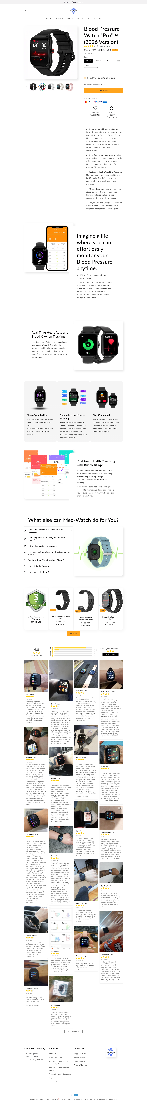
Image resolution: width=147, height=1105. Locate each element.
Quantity (87, 65)
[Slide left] (26, 87)
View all (73, 633)
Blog (50, 1078)
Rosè (118, 61)
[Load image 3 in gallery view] (51, 87)
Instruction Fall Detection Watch (59, 1069)
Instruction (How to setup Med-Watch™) (59, 1062)
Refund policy (66, 1099)
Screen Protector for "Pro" (110, 618)
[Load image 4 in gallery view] (60, 87)
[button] (26, 10)
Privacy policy (77, 1099)
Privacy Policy (79, 1061)
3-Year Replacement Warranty (36, 618)
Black (88, 61)
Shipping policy (102, 1099)
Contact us (53, 1081)
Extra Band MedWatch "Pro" (61, 617)
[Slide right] (76, 87)
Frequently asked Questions (60, 1074)
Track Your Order (55, 1057)
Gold (108, 61)
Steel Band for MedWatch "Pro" (86, 619)
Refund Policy (79, 1057)
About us (52, 1054)
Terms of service (89, 1099)
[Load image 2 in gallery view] (42, 87)
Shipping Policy (80, 1054)
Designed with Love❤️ (53, 1099)
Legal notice (113, 1099)
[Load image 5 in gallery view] (70, 87)
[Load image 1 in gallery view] (33, 87)
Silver (98, 61)
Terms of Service (80, 1065)
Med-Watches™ (40, 1099)
